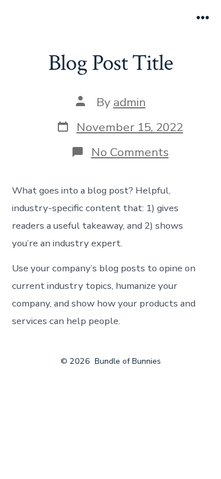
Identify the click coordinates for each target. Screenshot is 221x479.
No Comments (130, 152)
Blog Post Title (110, 63)
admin (129, 102)
